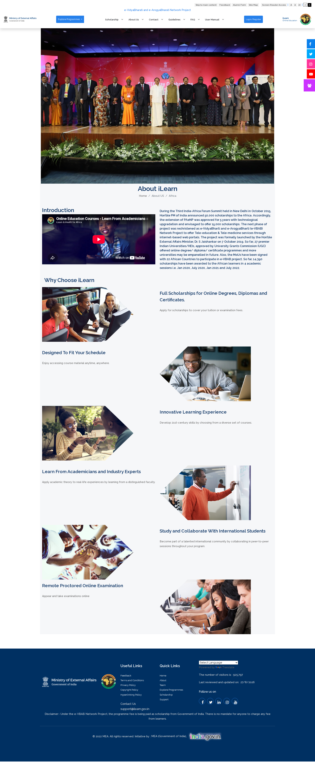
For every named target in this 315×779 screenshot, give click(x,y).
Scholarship (112, 19)
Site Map (253, 5)
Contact (154, 19)
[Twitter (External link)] (210, 701)
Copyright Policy (129, 689)
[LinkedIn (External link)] (218, 701)
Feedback (224, 5)
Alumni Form (239, 5)
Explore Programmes (69, 19)
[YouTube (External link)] (235, 701)
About (163, 680)
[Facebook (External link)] (202, 701)
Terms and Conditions (132, 680)
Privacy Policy (128, 685)
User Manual (212, 19)
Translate (228, 667)
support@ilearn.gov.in (134, 709)
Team (163, 685)
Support (164, 699)
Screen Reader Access (274, 5)
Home (143, 195)
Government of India (172, 736)
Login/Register (253, 19)
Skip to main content (206, 5)
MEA (154, 736)
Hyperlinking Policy (131, 694)
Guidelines (174, 19)
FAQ (192, 19)
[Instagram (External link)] (226, 701)
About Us (133, 19)
